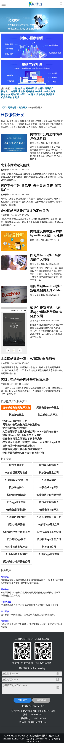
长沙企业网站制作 (16, 509)
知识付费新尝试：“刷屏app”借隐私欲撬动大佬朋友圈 (46, 312)
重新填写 (41, 700)
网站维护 (5, 94)
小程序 (21, 91)
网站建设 (30, 88)
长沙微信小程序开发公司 (16, 561)
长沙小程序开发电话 (16, 554)
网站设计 (5, 91)
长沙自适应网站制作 (16, 472)
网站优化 (30, 91)
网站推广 (49, 88)
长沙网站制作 (16, 487)
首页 (3, 107)
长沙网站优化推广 (16, 517)
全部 (15, 88)
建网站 (14, 91)
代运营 (16, 97)
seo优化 (38, 91)
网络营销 (40, 94)
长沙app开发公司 (16, 502)
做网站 (21, 88)
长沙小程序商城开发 (16, 546)
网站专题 (12, 107)
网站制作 (39, 88)
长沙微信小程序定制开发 (16, 532)
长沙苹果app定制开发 (16, 480)
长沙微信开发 (16, 465)
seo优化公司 (49, 91)
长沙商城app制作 (16, 539)
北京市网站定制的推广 (17, 165)
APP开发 (5, 611)
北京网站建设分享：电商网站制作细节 (28, 359)
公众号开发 (6, 97)
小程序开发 (6, 602)
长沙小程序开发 (16, 524)
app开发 (31, 94)
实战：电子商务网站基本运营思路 (25, 379)
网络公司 (15, 94)
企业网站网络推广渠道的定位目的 (25, 210)
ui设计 (23, 94)
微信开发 (50, 94)
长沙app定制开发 (16, 495)
